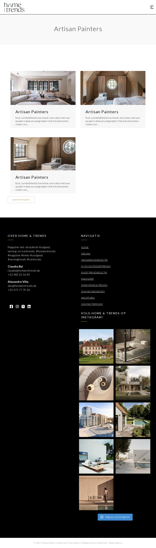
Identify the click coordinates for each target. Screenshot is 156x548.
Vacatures (88, 297)
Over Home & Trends (94, 285)
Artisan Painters (31, 111)
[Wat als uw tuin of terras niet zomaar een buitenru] (96, 493)
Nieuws (85, 253)
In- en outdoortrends (95, 266)
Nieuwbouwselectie (94, 259)
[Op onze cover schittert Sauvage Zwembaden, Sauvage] (133, 419)
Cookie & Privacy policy (68, 542)
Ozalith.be (101, 542)
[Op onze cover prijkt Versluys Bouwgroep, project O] (96, 419)
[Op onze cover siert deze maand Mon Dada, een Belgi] (133, 456)
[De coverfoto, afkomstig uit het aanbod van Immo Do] (96, 346)
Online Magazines (93, 291)
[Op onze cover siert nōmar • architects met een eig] (133, 383)
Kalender (87, 278)
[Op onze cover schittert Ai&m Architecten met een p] (96, 383)
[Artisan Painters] (43, 88)
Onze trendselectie (94, 272)
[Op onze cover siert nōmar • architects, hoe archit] (133, 346)
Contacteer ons (92, 304)
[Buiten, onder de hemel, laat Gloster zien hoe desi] (96, 456)
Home (85, 247)
